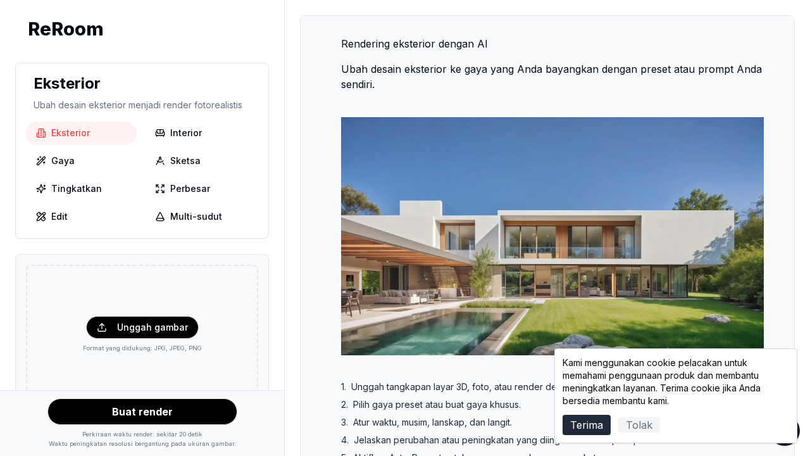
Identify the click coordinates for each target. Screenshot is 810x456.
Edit (59, 216)
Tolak (639, 425)
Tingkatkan (76, 188)
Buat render (142, 411)
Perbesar (190, 188)
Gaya (63, 160)
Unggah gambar (152, 327)
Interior (186, 132)
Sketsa (185, 160)
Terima (586, 425)
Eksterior (70, 132)
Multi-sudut (196, 216)
